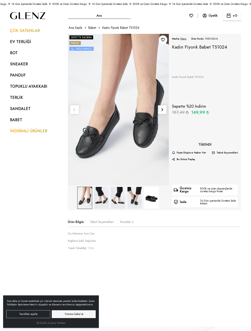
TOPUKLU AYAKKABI (28, 86)
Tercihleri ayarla (28, 314)
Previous (74, 109)
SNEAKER (19, 64)
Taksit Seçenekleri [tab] (102, 222)
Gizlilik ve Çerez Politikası (52, 323)
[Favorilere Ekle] (163, 39)
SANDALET (20, 108)
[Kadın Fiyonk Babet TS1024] (118, 109)
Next (162, 109)
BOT (14, 53)
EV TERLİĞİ (20, 41)
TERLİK (16, 97)
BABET (16, 119)
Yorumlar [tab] (127, 222)
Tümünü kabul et (74, 314)
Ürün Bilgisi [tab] (76, 222)
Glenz (183, 39)
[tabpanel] (154, 242)
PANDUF (18, 75)
